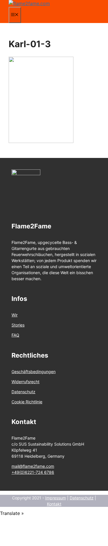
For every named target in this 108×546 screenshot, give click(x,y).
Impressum (55, 497)
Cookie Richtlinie (27, 401)
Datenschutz (23, 391)
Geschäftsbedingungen (34, 371)
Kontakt (54, 503)
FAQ (15, 335)
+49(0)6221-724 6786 (33, 472)
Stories (18, 324)
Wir (15, 314)
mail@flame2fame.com (33, 466)
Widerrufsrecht (25, 381)
